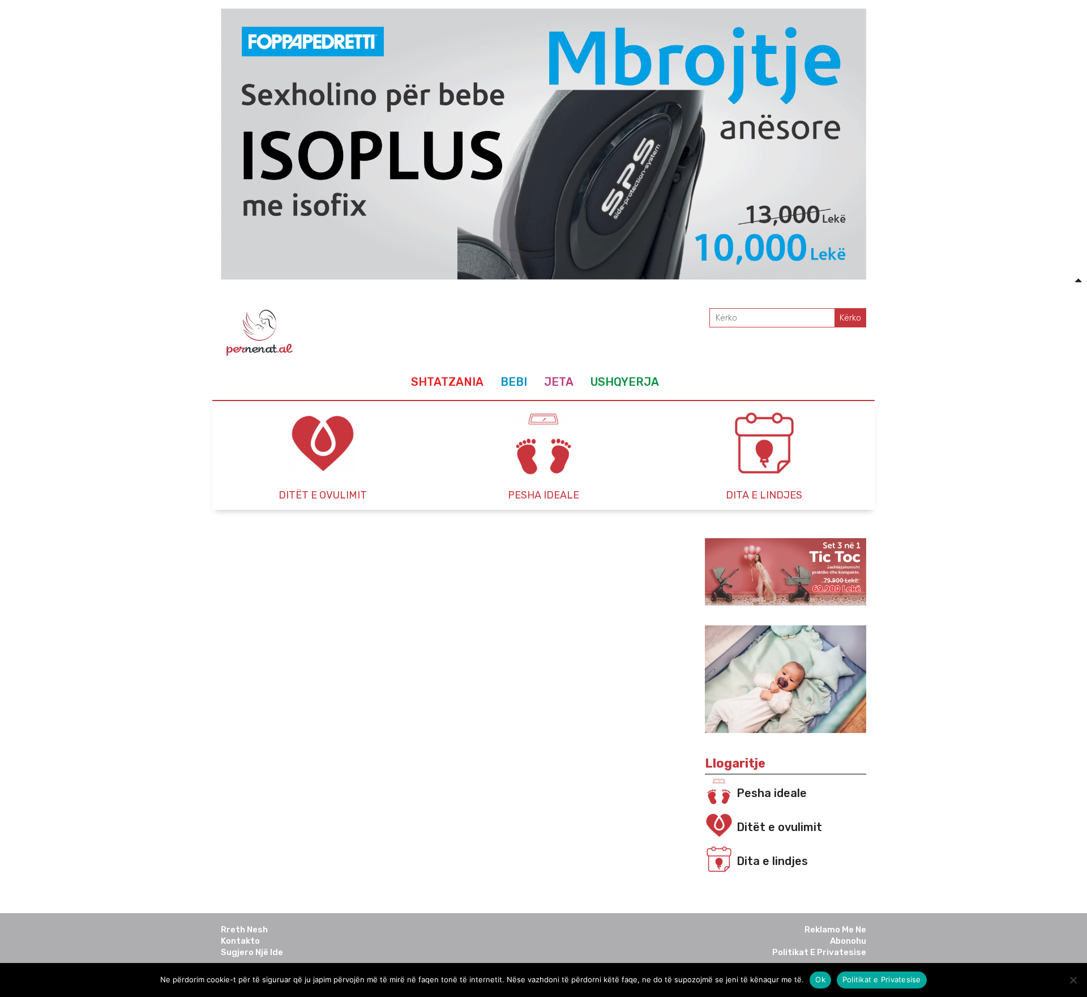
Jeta (559, 382)
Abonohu (848, 941)
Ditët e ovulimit (779, 827)
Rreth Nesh (244, 929)
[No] (1073, 980)
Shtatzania (447, 382)
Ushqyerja (624, 382)
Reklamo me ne (835, 929)
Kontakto (240, 941)
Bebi (513, 382)
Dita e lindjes (772, 861)
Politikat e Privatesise (819, 952)
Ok (820, 979)
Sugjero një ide (252, 952)
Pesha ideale (772, 793)
